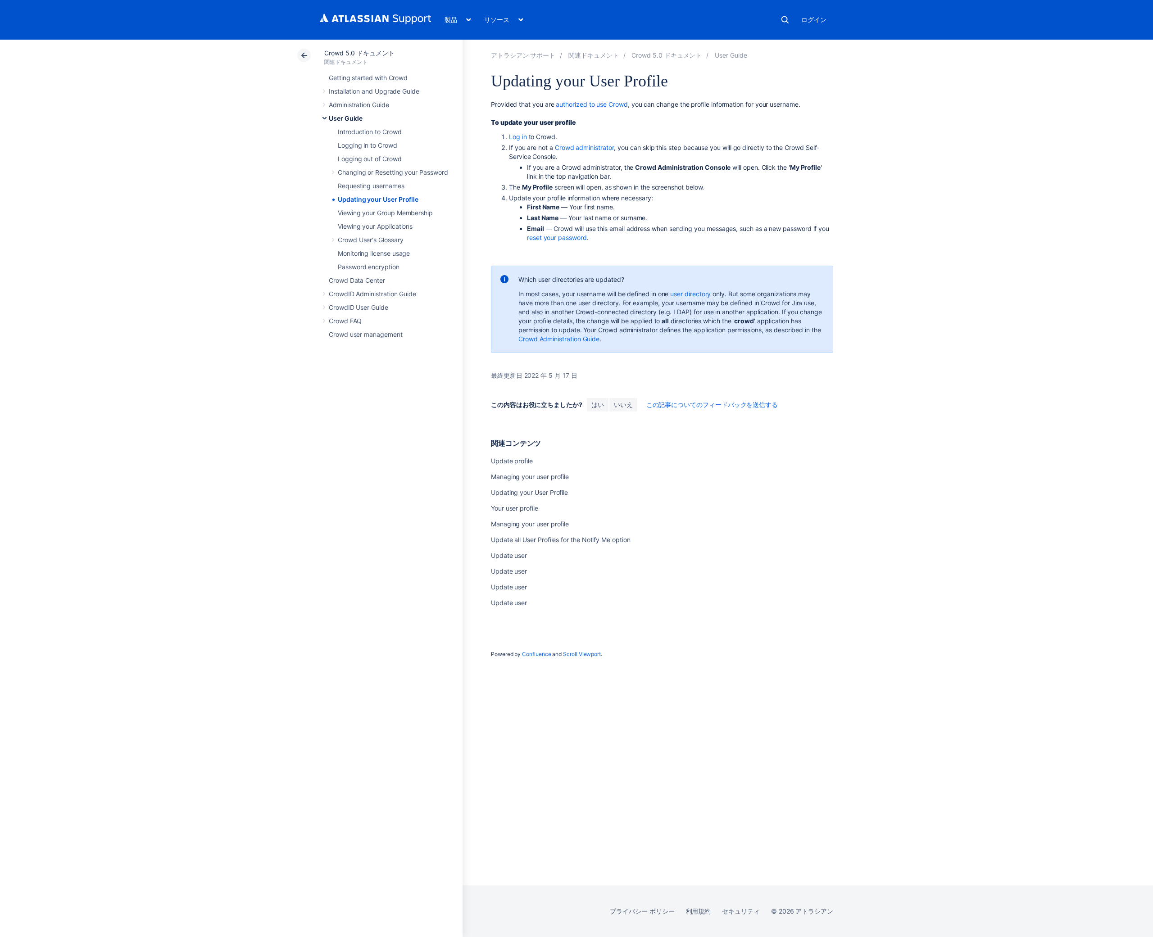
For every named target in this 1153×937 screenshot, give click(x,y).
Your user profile (514, 508)
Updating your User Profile (378, 199)
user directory (690, 294)
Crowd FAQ (345, 321)
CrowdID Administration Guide (372, 294)
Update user (509, 555)
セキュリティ (741, 911)
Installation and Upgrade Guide (374, 91)
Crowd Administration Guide (558, 339)
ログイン (813, 19)
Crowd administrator (584, 147)
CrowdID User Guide (358, 307)
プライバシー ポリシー (642, 911)
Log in (518, 136)
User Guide (346, 118)
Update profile (512, 461)
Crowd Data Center (357, 280)
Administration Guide (359, 105)
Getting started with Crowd (368, 77)
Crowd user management (366, 334)
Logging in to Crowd (367, 145)
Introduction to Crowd (370, 132)
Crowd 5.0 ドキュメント (359, 53)
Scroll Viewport (582, 654)
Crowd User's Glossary (371, 240)
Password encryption (368, 267)
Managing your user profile (530, 476)
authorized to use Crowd (591, 104)
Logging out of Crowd (370, 159)
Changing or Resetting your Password (393, 172)
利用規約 (698, 911)
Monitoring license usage (374, 253)
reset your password (557, 237)
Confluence (536, 654)
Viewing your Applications (375, 226)
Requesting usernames (371, 186)
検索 (785, 20)
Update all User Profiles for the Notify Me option (561, 539)
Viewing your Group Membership (385, 213)
